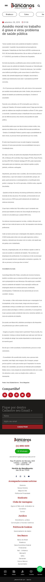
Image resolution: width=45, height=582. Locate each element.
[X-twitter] (24, 476)
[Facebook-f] (16, 476)
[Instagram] (20, 476)
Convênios (31, 574)
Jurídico (22, 574)
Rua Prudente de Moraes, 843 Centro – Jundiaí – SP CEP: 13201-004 (22, 462)
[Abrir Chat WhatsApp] (40, 569)
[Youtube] (28, 476)
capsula (28, 579)
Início (5, 574)
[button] (39, 6)
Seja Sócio (39, 574)
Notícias (14, 574)
